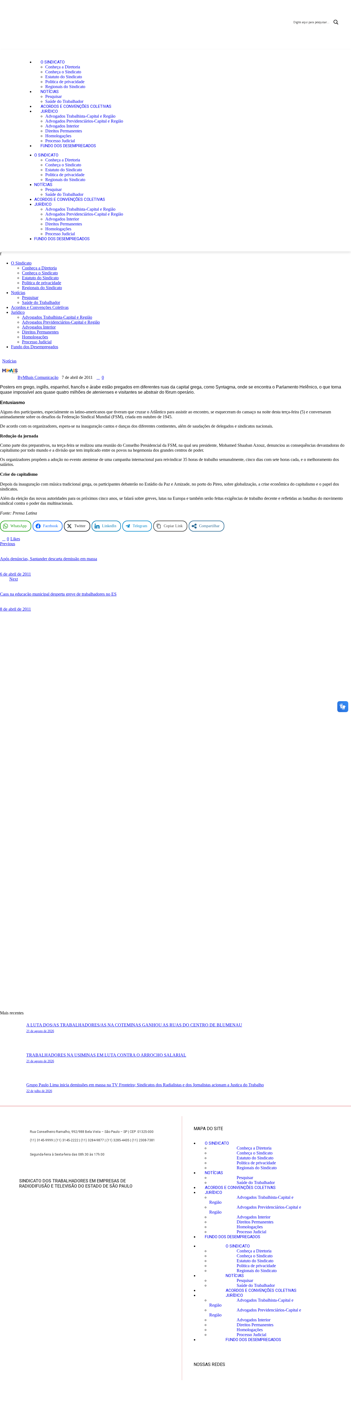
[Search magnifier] (336, 22)
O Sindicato (53, 62)
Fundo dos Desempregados (68, 145)
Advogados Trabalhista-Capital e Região (80, 116)
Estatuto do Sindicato (63, 76)
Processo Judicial (60, 140)
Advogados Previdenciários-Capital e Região (84, 121)
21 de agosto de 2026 (40, 1031)
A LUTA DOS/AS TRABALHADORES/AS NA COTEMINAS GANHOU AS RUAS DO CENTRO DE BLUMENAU (134, 1025)
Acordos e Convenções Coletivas (76, 106)
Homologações (58, 136)
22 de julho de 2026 (39, 1091)
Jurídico (49, 111)
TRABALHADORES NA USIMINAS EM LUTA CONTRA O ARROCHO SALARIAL (106, 1055)
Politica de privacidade (64, 81)
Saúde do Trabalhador (64, 101)
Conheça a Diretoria (62, 67)
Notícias (50, 91)
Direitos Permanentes (63, 131)
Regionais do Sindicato (65, 86)
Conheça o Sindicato (63, 71)
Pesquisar (53, 96)
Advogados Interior (62, 126)
